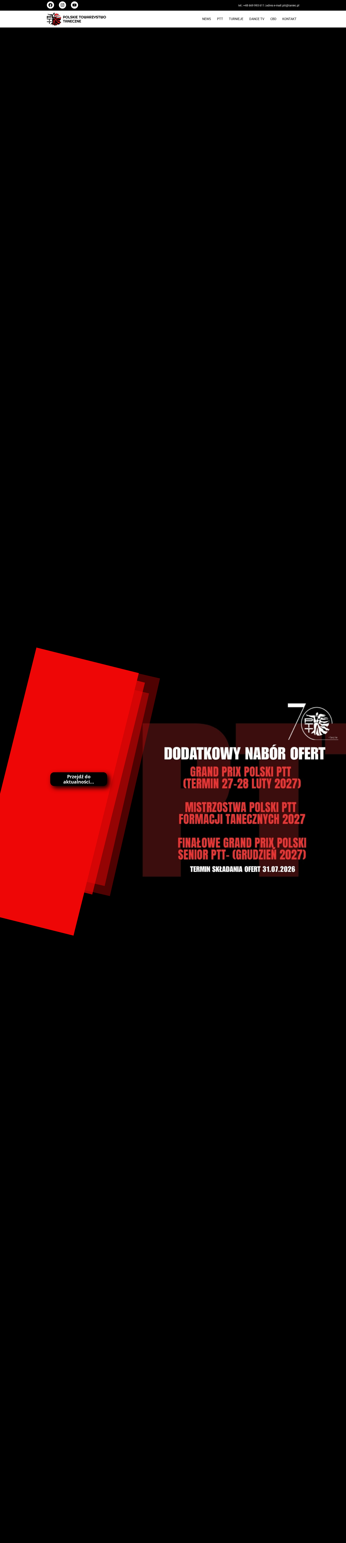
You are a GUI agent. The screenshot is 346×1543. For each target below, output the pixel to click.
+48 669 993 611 (253, 5)
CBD (273, 19)
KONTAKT (289, 19)
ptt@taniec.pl (290, 5)
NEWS (206, 19)
